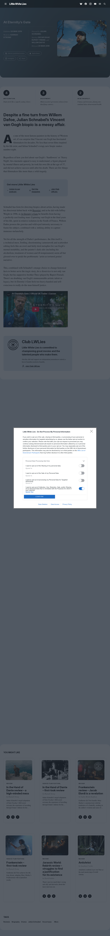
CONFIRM (40, 496)
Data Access (55, 504)
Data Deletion (42, 504)
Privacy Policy (67, 504)
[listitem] (55, 461)
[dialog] (55, 468)
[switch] (81, 465)
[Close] (92, 432)
